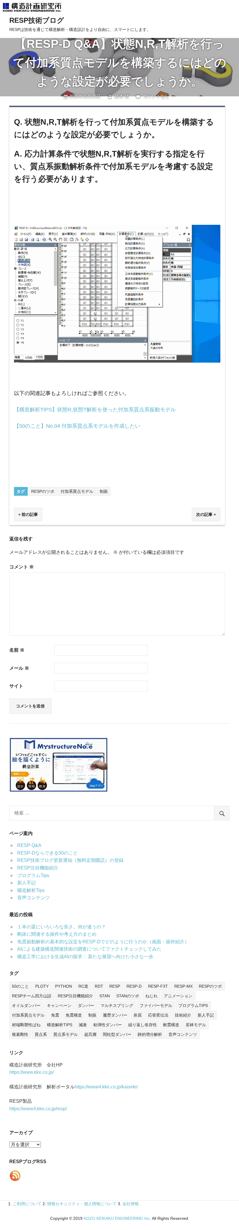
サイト (16, 685)
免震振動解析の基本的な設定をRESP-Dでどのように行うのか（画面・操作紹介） (103, 941)
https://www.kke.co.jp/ (31, 1072)
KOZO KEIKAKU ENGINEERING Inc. (117, 1218)
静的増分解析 (150, 1034)
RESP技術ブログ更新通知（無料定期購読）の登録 (70, 860)
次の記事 (204, 514)
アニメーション (178, 996)
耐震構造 (171, 1024)
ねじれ (151, 996)
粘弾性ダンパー (107, 1024)
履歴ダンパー (115, 1015)
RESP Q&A (29, 845)
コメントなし (156, 96)
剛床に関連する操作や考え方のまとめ (56, 934)
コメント (21, 566)
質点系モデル (65, 1034)
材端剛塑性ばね (26, 1024)
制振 (104, 491)
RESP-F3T (158, 986)
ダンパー (86, 1005)
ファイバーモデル (156, 1005)
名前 (16, 650)
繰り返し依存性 (142, 1024)
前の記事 (30, 514)
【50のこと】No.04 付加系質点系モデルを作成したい (77, 426)
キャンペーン (59, 1005)
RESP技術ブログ (36, 20)
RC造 (83, 986)
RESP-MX (183, 986)
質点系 (41, 1034)
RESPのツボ (42, 491)
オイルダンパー (26, 1005)
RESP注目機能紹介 (37, 867)
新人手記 (26, 882)
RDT (99, 986)
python (63, 986)
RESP (114, 986)
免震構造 (74, 1015)
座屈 (137, 1015)
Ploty (42, 986)
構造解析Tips (31, 890)
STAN (104, 996)
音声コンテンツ (33, 897)
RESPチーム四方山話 (31, 996)
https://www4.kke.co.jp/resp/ (38, 1108)
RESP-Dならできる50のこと (47, 852)
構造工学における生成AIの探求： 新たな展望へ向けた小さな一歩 (85, 956)
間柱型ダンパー (117, 1034)
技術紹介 (183, 1015)
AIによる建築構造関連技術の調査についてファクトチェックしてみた (89, 949)
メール (19, 668)
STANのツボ (127, 996)
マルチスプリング (117, 1005)
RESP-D (134, 986)
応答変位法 (158, 1015)
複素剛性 (20, 1034)
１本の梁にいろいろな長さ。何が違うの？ (61, 926)
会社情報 (130, 1203)
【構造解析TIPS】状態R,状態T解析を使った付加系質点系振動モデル (95, 410)
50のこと (20, 986)
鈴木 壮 (122, 96)
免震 (55, 1015)
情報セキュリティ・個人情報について (82, 1203)
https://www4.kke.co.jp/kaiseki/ (106, 1086)
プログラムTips (33, 875)
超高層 (90, 1034)
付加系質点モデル (77, 491)
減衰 (83, 1024)
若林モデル (196, 1024)
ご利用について (27, 1203)
